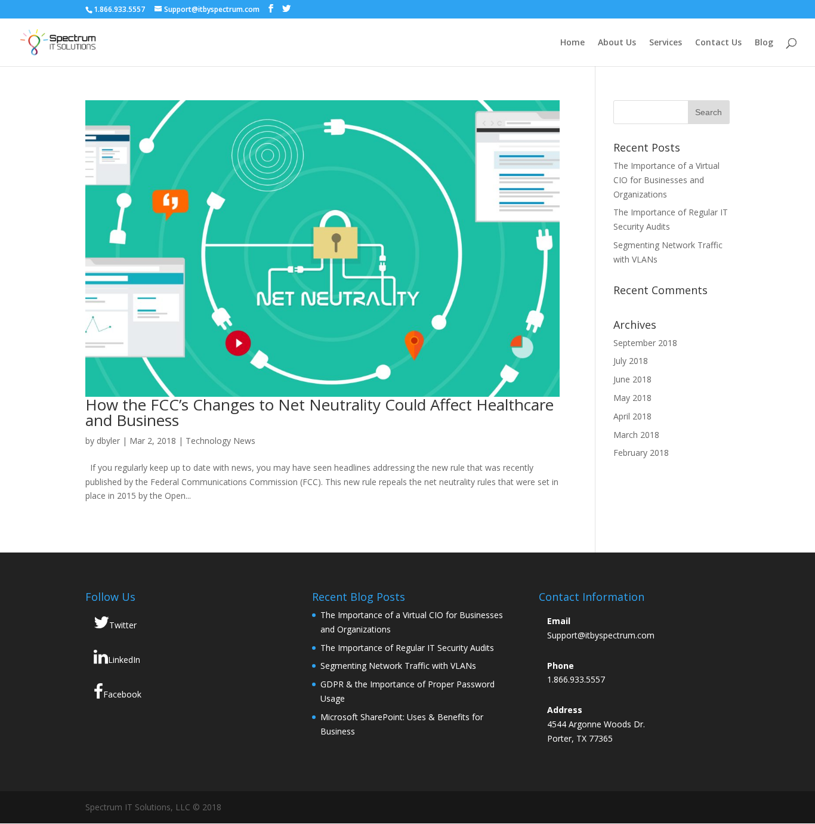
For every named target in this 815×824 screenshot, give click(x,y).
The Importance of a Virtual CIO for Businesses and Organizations (666, 180)
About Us (617, 43)
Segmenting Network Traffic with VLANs (398, 665)
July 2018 (630, 360)
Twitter (123, 625)
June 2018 (632, 379)
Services (665, 43)
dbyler (108, 440)
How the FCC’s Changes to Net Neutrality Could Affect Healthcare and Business (319, 412)
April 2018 (632, 416)
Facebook (122, 694)
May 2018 (632, 397)
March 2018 (636, 434)
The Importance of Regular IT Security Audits (407, 647)
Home (572, 43)
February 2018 (641, 452)
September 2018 (645, 342)
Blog (764, 43)
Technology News (220, 440)
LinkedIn (124, 659)
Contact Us (718, 43)
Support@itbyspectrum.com (601, 635)
